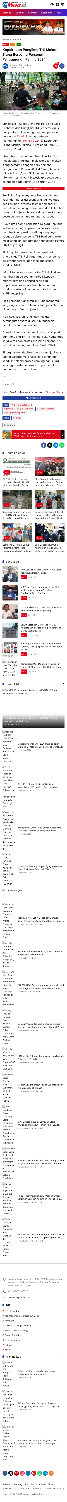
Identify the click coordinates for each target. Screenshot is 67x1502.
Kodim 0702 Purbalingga (17, 1330)
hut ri (7, 1349)
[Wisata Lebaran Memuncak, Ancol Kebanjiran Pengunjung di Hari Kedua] (8, 954)
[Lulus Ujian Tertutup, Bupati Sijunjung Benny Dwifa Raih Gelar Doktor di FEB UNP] (8, 869)
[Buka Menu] (57, 5)
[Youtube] (33, 1473)
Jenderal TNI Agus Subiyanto (19, 408)
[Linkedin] (28, 1473)
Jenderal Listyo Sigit (22, 405)
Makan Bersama (46, 408)
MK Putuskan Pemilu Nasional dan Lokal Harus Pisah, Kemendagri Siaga (41, 609)
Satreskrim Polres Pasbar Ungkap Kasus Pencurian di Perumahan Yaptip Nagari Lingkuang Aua (37, 1442)
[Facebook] (43, 445)
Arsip (61, 1488)
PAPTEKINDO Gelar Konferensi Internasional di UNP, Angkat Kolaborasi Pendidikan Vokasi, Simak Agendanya (40, 987)
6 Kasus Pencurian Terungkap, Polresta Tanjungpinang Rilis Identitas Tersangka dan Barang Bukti (39, 1405)
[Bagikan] (62, 66)
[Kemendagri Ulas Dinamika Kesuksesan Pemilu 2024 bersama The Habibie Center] (10, 668)
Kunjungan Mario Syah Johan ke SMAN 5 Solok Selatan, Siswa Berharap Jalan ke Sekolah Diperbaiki (16, 515)
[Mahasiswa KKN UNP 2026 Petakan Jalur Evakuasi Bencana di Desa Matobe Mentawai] (8, 746)
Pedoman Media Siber (42, 1484)
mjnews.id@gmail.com (19, 1297)
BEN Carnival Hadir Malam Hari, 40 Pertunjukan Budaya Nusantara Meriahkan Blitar (49, 482)
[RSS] (51, 1473)
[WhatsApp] (62, 445)
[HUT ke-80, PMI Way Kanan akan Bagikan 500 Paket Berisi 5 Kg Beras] (8, 1058)
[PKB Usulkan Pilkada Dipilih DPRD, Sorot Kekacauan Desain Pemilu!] (10, 574)
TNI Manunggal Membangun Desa (22, 1315)
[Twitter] (49, 445)
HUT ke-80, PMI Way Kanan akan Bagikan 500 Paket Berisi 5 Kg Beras (40, 1057)
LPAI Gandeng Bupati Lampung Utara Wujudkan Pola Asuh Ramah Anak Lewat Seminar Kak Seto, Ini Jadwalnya (38, 1123)
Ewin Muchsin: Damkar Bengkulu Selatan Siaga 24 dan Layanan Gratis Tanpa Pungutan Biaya (41, 1236)
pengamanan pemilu (16, 412)
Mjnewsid (13, 65)
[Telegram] (55, 445)
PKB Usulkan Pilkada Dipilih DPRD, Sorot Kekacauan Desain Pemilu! (41, 571)
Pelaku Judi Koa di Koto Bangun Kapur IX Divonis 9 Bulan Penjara (36, 1373)
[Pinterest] (16, 1473)
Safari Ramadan (13, 1335)
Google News (54, 392)
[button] (52, 5)
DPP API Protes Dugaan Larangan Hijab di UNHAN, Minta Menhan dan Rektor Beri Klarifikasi (15, 482)
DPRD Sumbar (12, 1311)
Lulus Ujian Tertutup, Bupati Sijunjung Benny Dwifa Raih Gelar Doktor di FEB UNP (39, 868)
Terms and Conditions (30, 1488)
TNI (18, 44)
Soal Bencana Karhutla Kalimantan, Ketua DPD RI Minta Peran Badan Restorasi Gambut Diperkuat (49, 548)
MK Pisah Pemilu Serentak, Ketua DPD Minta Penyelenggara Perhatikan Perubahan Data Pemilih (40, 590)
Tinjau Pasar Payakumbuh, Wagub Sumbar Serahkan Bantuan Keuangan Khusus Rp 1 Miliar (38, 1197)
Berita (5, 44)
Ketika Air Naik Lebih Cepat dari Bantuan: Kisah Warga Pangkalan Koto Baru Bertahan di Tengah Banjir (41, 919)
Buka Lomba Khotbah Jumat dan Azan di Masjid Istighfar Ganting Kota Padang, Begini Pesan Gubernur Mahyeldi (49, 515)
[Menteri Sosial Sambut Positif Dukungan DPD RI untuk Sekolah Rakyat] (8, 1088)
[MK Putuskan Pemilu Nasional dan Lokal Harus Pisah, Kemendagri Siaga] (10, 611)
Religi (7, 472)
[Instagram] (22, 1473)
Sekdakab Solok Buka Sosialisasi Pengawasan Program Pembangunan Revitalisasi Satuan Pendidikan (40, 1162)
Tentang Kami (21, 1484)
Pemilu (18, 417)
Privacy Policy (9, 1488)
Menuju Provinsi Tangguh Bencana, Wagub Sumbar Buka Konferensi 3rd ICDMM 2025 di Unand (39, 1025)
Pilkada (8, 1345)
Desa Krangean (12, 1340)
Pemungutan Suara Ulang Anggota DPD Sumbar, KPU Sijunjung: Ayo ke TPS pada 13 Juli (41, 646)
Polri (12, 44)
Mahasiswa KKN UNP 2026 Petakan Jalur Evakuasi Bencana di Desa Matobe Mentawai (40, 745)
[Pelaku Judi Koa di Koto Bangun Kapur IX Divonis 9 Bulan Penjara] (8, 1374)
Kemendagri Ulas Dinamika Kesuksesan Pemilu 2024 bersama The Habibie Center (41, 665)
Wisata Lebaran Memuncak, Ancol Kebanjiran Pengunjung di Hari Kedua (40, 953)
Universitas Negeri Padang (18, 1325)
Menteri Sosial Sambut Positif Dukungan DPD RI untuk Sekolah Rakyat (40, 1086)
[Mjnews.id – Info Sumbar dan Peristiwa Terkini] (14, 4)
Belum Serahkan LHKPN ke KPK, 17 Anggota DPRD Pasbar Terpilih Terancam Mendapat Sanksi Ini (41, 627)
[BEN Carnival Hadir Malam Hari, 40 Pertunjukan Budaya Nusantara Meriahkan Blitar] (50, 466)
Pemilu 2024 (31, 140)
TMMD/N (9, 1320)
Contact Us (50, 1488)
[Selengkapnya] (63, 683)
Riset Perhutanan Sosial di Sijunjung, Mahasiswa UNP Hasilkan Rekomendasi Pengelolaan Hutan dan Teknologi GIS (37, 786)
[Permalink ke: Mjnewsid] (6, 66)
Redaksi (6, 1484)
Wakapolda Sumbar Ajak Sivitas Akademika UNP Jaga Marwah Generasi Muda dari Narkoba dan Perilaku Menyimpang (39, 829)
